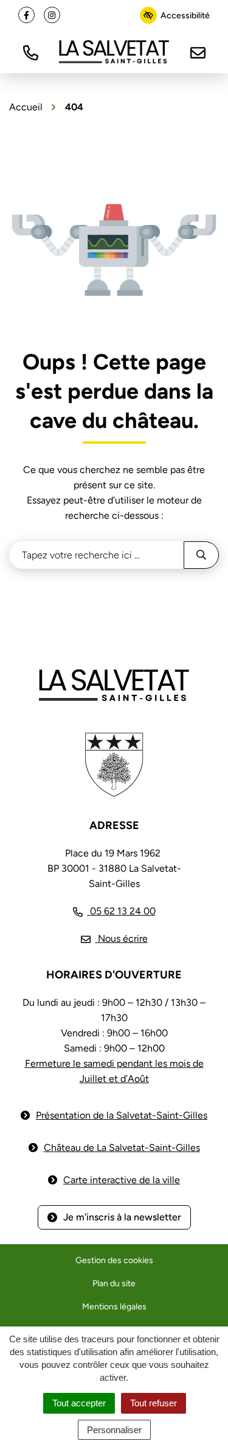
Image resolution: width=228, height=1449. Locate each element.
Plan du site (114, 1283)
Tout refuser (153, 1403)
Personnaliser (114, 1430)
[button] (30, 51)
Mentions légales (114, 1306)
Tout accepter (79, 1403)
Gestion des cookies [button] (114, 1260)
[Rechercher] (201, 555)
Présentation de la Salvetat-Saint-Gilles (121, 1115)
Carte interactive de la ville (121, 1180)
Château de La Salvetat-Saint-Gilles (122, 1147)
